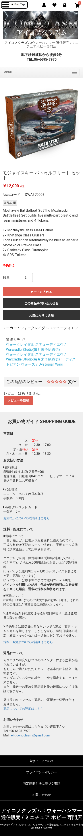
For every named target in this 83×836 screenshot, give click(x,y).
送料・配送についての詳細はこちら (28, 642)
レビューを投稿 (18, 400)
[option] (42, 124)
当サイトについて (41, 761)
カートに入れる (41, 292)
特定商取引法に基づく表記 (41, 783)
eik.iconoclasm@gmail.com (30, 735)
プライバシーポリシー (41, 772)
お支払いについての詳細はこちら (26, 518)
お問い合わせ (41, 794)
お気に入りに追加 (41, 315)
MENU (8, 72)
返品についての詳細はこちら (23, 708)
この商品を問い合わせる (41, 303)
